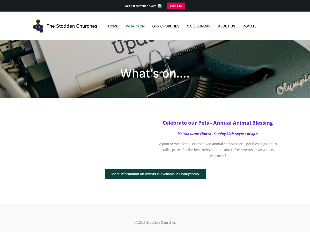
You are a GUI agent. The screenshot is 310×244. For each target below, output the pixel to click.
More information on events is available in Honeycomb (155, 174)
